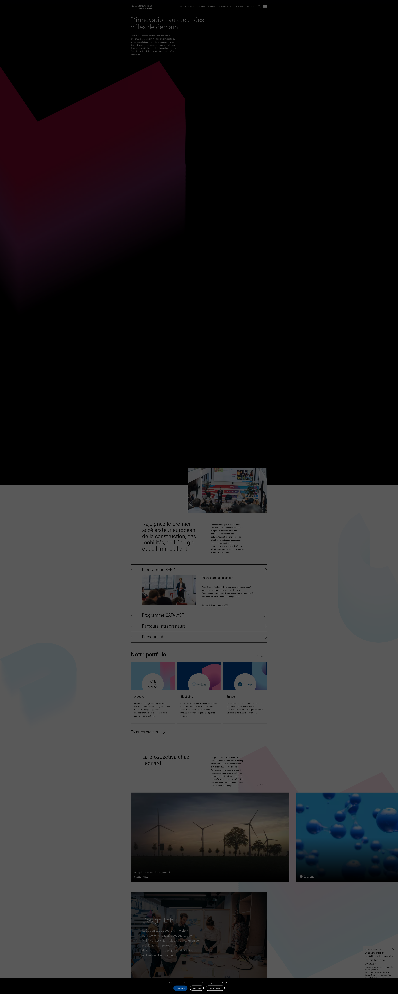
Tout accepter (180, 988)
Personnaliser (215, 988)
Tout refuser (197, 988)
